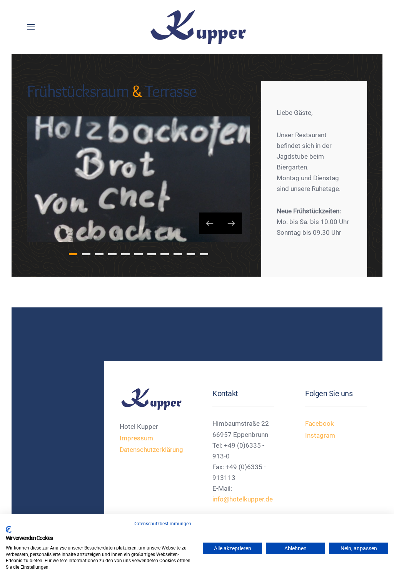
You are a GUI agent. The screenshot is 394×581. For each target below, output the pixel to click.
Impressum (136, 438)
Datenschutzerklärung (151, 449)
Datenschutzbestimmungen (162, 523)
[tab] (73, 254)
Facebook (319, 423)
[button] (31, 27)
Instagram (320, 435)
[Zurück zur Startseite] (197, 27)
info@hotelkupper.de (242, 499)
